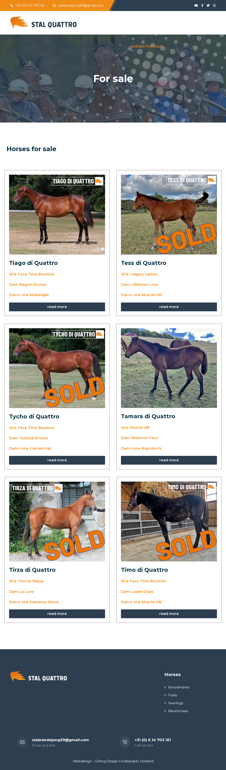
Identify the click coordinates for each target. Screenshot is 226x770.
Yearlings (175, 703)
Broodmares (178, 687)
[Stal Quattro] (43, 22)
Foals (172, 695)
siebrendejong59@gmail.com (81, 5)
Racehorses (178, 711)
